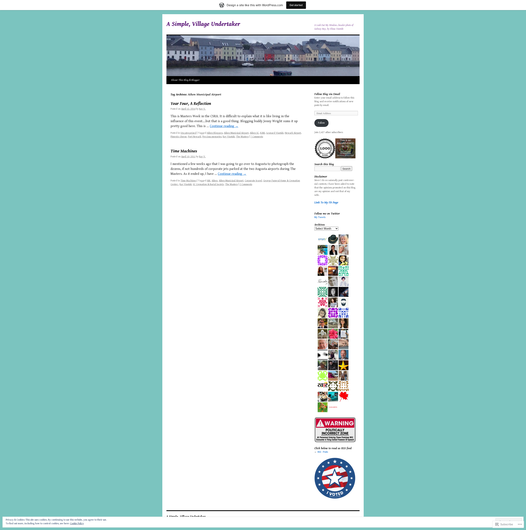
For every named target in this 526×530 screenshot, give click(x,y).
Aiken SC (254, 133)
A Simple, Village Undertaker (203, 24)
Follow (321, 123)
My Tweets (319, 217)
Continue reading (224, 126)
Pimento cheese (179, 136)
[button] (324, 148)
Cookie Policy (77, 523)
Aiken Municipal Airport (236, 133)
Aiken (215, 180)
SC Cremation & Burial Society (208, 184)
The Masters (242, 136)
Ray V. (202, 109)
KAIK (262, 133)
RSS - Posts (323, 452)
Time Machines (184, 151)
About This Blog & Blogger (185, 80)
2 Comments (246, 184)
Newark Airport (293, 133)
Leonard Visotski (275, 133)
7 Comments (256, 136)
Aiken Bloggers (215, 133)
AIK (208, 180)
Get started (296, 5)
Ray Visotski (229, 136)
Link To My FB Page (326, 202)
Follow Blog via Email (327, 94)
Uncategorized (188, 133)
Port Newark (194, 136)
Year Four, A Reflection (191, 103)
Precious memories (211, 136)
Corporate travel (253, 180)
